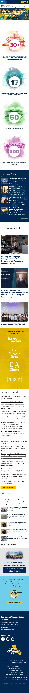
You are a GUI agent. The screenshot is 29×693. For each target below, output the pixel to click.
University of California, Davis (10, 661)
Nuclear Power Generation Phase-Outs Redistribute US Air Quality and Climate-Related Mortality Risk (12, 463)
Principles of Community (14, 670)
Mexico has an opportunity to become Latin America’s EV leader (17, 537)
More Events (24, 218)
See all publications (8, 487)
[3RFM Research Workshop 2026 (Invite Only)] (4, 189)
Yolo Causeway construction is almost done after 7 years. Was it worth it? (16, 516)
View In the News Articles (8, 544)
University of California (11, 672)
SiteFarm (22, 683)
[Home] (13, 6)
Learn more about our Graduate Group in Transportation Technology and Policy (14, 570)
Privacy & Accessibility (14, 668)
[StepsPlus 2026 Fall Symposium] (4, 200)
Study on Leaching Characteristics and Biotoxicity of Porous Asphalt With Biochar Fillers (13, 449)
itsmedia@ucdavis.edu (7, 630)
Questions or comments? (14, 666)
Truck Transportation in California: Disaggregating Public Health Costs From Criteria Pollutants (12, 434)
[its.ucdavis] (3, 639)
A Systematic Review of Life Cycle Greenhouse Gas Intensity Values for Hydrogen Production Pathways (14, 441)
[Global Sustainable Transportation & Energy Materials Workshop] (4, 210)
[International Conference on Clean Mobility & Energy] (4, 181)
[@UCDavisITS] (12, 639)
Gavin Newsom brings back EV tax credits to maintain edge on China (17, 523)
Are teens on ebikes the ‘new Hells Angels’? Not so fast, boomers (17, 508)
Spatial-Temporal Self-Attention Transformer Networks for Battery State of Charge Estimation (13, 476)
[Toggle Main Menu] (2, 2)
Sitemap (21, 672)
